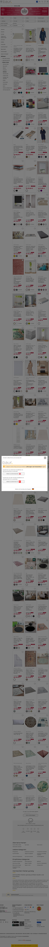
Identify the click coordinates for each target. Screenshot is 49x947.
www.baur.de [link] (23, 489)
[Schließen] (45, 458)
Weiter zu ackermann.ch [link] (12, 481)
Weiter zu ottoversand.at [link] (12, 473)
